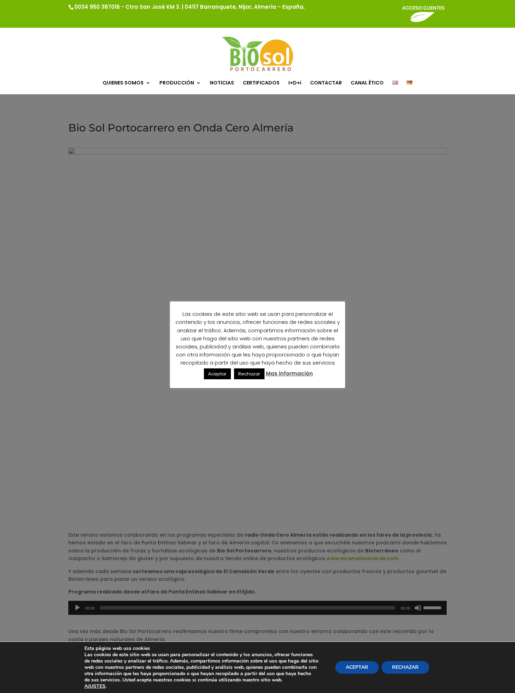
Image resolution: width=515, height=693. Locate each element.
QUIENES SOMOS (123, 83)
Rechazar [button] (249, 374)
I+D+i (294, 83)
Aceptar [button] (217, 374)
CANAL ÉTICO (367, 83)
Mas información (289, 373)
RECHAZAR (405, 667)
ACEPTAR (357, 667)
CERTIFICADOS (261, 83)
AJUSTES (94, 686)
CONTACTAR (326, 83)
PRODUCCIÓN (176, 83)
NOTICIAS (222, 83)
